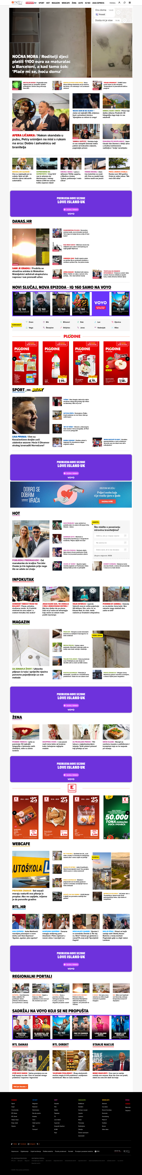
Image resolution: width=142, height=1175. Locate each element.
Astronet (104, 1103)
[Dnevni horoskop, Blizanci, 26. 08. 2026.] (65, 322)
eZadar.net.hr (111, 1161)
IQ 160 (87, 3)
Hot (48, 2)
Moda (79, 1120)
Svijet (13, 1107)
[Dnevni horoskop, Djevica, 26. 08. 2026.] (117, 322)
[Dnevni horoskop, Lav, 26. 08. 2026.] (99, 322)
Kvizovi (104, 1126)
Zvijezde (56, 1103)
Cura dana (105, 1107)
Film (55, 1107)
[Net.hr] (127, 1151)
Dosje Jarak (14, 1123)
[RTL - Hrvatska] (118, 1151)
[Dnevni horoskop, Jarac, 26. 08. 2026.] (82, 327)
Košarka (34, 1116)
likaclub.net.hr (36, 1163)
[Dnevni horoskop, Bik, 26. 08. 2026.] (48, 322)
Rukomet (34, 1107)
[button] (15, 294)
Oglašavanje (24, 1151)
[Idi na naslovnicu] (18, 5)
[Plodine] (71, 336)
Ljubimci (80, 1116)
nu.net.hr (120, 1161)
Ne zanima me (101, 543)
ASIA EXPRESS (98, 3)
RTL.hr (13, 1161)
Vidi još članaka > (20, 1086)
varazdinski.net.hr (70, 1161)
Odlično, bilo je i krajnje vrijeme (107, 536)
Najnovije (128, 1107)
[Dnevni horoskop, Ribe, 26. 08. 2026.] (117, 327)
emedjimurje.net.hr (38, 1161)
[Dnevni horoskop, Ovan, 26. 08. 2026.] (31, 322)
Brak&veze (81, 1103)
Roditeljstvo (81, 1126)
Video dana (105, 1129)
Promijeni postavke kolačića (84, 1151)
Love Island (57, 1120)
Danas (14, 1100)
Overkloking (105, 1116)
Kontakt (70, 1151)
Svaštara (104, 1123)
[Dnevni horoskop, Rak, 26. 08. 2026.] (82, 322)
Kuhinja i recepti (82, 1110)
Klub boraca (35, 1110)
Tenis (33, 1120)
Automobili (81, 1136)
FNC (33, 1126)
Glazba (56, 1110)
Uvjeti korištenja (36, 1151)
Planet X (104, 1120)
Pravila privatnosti (60, 1151)
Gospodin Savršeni (59, 1126)
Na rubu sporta (36, 1113)
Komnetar (104, 1113)
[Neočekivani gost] (111, 649)
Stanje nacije (15, 1120)
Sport (41, 2)
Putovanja (81, 1123)
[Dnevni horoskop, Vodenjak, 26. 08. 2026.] (99, 327)
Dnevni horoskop (107, 1110)
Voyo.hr (27, 1161)
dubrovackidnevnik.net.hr (97, 1161)
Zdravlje (80, 1129)
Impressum (15, 1151)
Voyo (55, 1133)
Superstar (57, 1123)
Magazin (56, 2)
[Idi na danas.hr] (31, 3)
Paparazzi (56, 1113)
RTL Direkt (14, 1116)
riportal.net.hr (82, 1161)
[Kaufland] (71, 788)
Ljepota (80, 1113)
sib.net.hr (49, 1161)
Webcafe (66, 2)
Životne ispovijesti (83, 1133)
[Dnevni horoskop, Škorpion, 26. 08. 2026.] (48, 327)
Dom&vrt (80, 1107)
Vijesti (13, 1103)
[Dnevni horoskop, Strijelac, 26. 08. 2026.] (65, 327)
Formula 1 (35, 1129)
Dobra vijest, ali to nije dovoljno (107, 550)
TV (55, 1116)
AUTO (80, 3)
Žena (74, 2)
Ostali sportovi (36, 1123)
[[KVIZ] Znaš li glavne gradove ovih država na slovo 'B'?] (111, 871)
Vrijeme (13, 1126)
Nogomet (35, 1103)
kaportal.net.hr (58, 1161)
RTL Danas (14, 1113)
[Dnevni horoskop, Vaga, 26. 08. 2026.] (31, 327)
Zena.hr (20, 1161)
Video (127, 1103)
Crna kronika (14, 1110)
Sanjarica (127, 1110)
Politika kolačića (48, 1151)
